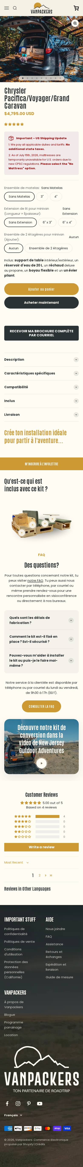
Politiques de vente (19, 941)
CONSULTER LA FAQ (41, 706)
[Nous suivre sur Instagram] (18, 1103)
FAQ (49, 936)
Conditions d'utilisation (13, 951)
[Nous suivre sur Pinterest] (29, 1103)
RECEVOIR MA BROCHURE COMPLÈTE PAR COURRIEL (41, 333)
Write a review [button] (41, 847)
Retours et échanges (54, 954)
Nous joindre (55, 929)
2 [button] (39, 875)
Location (11, 1035)
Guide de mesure (59, 977)
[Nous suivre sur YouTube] (40, 1103)
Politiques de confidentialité (15, 931)
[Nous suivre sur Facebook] (7, 1103)
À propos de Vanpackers (14, 1004)
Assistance (54, 944)
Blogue (9, 1014)
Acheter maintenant (41, 302)
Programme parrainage (13, 1025)
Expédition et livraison (56, 967)
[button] (14, 124)
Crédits (40, 1144)
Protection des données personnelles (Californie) (16, 969)
